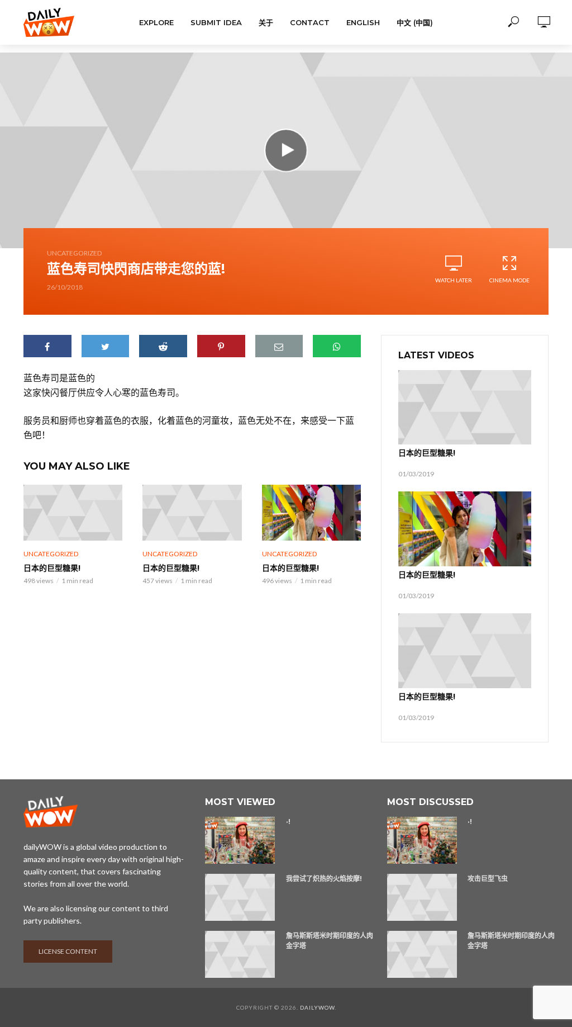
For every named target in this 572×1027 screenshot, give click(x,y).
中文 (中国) (415, 22)
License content (68, 951)
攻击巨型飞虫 (488, 878)
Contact (310, 22)
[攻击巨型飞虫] (422, 897)
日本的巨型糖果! (51, 568)
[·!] (240, 840)
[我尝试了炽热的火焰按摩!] (240, 897)
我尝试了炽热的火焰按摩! (324, 878)
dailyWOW (317, 1007)
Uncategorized (74, 253)
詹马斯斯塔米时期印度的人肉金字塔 (329, 940)
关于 (266, 22)
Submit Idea (216, 22)
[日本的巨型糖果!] (72, 513)
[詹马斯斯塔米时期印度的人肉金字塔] (240, 954)
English (363, 22)
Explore (156, 22)
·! (288, 821)
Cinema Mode (509, 280)
